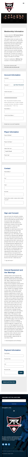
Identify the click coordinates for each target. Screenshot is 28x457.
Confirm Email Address (9, 115)
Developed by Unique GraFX (7, 453)
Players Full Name (8, 141)
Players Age (7, 155)
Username (6, 78)
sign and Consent (9, 260)
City (5, 178)
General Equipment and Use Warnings (14, 340)
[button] (23, 3)
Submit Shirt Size (8, 148)
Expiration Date (7, 358)
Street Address (7, 171)
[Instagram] (9, 444)
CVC (5, 364)
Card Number (7, 353)
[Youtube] (6, 444)
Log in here (17, 124)
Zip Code (6, 191)
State (5, 184)
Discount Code (7, 369)
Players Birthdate (8, 135)
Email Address (7, 108)
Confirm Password (8, 91)
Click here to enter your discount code (11, 67)
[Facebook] (3, 444)
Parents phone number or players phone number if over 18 (14, 199)
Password (7, 84)
